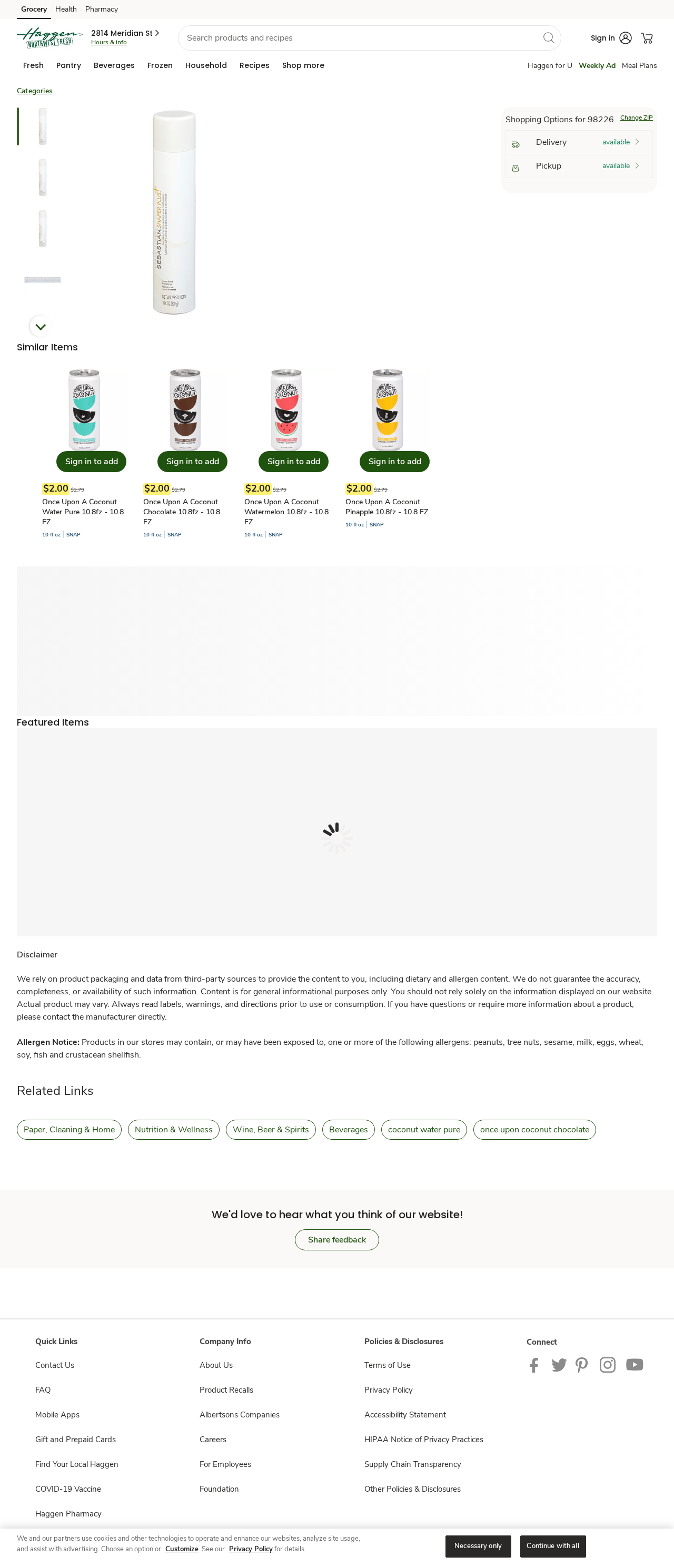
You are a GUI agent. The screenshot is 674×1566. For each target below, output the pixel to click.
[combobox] (369, 38)
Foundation (219, 1489)
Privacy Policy (388, 1390)
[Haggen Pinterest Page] (583, 1365)
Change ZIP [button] (636, 117)
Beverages (348, 1130)
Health (66, 9)
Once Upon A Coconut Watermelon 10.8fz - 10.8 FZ (286, 512)
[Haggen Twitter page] (559, 1365)
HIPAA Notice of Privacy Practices (423, 1439)
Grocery (34, 9)
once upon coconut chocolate (534, 1130)
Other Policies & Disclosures (412, 1489)
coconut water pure (424, 1130)
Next (40, 326)
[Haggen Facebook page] (536, 1365)
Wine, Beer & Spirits (271, 1130)
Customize (182, 1549)
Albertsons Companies (240, 1415)
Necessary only (478, 1546)
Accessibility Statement (405, 1415)
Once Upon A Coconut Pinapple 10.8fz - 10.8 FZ (386, 507)
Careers (213, 1439)
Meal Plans (639, 66)
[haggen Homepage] (50, 37)
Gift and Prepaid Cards (75, 1439)
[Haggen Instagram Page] (608, 1365)
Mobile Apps (57, 1415)
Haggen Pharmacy (68, 1514)
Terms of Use (387, 1365)
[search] (549, 37)
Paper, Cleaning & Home (69, 1130)
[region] (337, 1547)
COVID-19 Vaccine (68, 1489)
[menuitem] (33, 65)
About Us (216, 1365)
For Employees (225, 1464)
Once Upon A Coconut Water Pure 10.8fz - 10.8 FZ (83, 512)
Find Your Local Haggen (76, 1464)
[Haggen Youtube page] (635, 1365)
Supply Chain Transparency (412, 1464)
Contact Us (54, 1365)
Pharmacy (101, 9)
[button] (126, 33)
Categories (35, 91)
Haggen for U (550, 66)
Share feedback (337, 1240)
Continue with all (553, 1546)
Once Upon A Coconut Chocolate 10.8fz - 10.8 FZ (181, 512)
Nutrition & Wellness (174, 1130)
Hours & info (109, 42)
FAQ (43, 1390)
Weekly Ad (597, 66)
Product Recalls (226, 1390)
